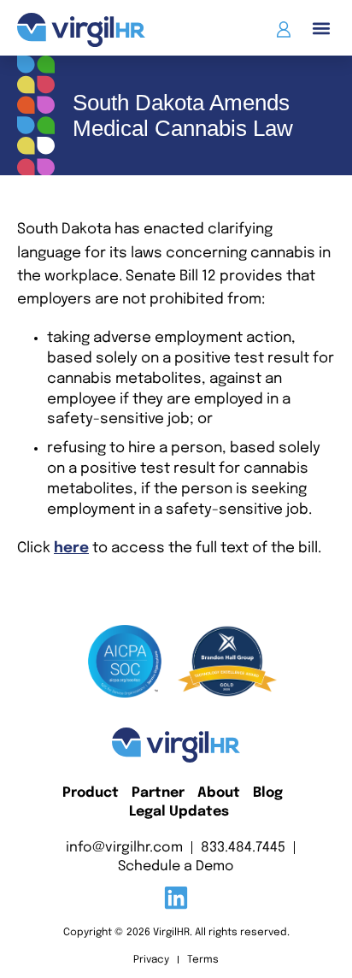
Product (90, 793)
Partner (158, 793)
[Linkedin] (176, 897)
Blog (268, 793)
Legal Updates (179, 811)
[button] (321, 28)
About (218, 793)
